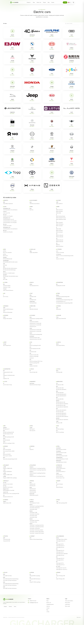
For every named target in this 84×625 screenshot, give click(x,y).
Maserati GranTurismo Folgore (35, 384)
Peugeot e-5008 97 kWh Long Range (10, 477)
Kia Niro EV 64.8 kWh (33, 366)
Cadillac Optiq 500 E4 (34, 252)
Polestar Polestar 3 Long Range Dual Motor (37, 473)
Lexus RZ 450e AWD (33, 372)
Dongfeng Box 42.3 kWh (60, 285)
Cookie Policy (67, 604)
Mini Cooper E (32, 429)
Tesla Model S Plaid (33, 515)
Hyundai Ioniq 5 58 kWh (34, 321)
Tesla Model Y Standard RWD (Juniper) (37, 533)
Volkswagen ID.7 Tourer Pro (61, 567)
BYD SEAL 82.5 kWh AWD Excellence (10, 268)
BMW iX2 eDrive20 (59, 240)
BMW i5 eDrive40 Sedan (60, 216)
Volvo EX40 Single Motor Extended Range (10, 583)
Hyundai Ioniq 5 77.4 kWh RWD (35, 325)
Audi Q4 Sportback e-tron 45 (8, 219)
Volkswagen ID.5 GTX (60, 558)
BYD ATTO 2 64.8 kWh (7, 252)
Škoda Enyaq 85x (33, 492)
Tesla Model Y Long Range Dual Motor (37, 525)
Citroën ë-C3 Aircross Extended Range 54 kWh (64, 255)
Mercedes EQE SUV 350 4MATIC (62, 403)
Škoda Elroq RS (32, 485)
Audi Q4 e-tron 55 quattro (8, 216)
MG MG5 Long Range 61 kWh (8, 436)
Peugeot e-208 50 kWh (7, 471)
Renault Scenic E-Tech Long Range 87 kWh (11, 493)
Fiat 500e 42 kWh (33, 296)
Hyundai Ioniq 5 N (33, 326)
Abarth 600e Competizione (8, 203)
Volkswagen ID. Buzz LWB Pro (61, 539)
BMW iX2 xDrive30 (59, 241)
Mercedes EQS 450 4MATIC (61, 410)
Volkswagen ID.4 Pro (60, 552)
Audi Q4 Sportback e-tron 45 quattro (10, 220)
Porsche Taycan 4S (59, 476)
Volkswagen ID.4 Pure (60, 555)
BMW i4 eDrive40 (59, 211)
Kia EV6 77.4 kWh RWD (34, 356)
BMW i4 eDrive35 (59, 209)
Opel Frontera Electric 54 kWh (61, 455)
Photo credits (67, 606)
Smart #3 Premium (59, 487)
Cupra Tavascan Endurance (8, 290)
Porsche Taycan (59, 474)
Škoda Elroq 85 (32, 484)
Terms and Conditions (69, 600)
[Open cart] (73, 2)
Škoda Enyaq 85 (33, 490)
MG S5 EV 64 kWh (6, 440)
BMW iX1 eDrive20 (59, 235)
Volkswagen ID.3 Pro (60, 544)
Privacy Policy (67, 602)
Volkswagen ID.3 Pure (60, 547)
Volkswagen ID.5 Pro (60, 560)
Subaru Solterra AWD (7, 503)
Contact (52, 2)
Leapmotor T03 (6, 378)
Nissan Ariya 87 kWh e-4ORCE (8, 451)
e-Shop (65, 2)
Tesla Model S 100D (33, 512)
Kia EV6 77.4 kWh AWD (34, 354)
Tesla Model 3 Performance (35, 507)
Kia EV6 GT (32, 358)
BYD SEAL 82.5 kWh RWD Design (9, 269)
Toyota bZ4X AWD (6, 539)
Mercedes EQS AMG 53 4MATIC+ (62, 416)
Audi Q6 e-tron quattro (7, 225)
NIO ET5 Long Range (60, 432)
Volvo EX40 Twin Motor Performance (10, 585)
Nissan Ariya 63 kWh (7, 449)
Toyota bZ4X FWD (6, 541)
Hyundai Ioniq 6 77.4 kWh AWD (35, 329)
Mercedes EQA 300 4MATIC (61, 389)
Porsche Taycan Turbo (60, 477)
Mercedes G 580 (59, 422)
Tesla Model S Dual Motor (34, 514)
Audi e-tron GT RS (6, 213)
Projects (44, 2)
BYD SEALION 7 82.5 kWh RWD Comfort (10, 276)
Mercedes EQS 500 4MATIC (61, 413)
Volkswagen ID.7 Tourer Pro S (61, 569)
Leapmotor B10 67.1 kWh (7, 372)
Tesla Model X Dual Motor (34, 520)
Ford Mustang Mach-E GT (60, 301)
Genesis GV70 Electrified (7, 312)
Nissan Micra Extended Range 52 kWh (10, 459)
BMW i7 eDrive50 (59, 222)
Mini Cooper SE (32, 430)
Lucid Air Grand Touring (7, 384)
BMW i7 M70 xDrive (59, 224)
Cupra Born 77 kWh (6, 287)
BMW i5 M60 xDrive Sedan (61, 219)
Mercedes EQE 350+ (60, 399)
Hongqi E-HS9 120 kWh (7, 318)
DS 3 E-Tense (5, 296)
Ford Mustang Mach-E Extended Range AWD (64, 299)
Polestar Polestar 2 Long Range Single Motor (38, 469)
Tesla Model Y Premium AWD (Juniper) (37, 531)
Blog (48, 2)
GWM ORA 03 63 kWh (34, 309)
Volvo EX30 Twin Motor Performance (10, 580)
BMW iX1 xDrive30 (59, 236)
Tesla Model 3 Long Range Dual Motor (37, 506)
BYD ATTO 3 (5, 255)
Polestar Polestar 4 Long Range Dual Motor (37, 476)
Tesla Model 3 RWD (33, 509)
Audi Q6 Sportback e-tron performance (10, 228)
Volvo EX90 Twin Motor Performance (10, 588)
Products (28, 2)
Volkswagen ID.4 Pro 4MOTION (61, 553)
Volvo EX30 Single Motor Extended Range (10, 578)
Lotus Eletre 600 (59, 372)
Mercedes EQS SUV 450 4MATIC (62, 419)
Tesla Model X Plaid (33, 522)
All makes (5, 23)
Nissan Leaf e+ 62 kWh (7, 455)
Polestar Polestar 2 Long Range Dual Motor (37, 468)
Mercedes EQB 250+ (60, 392)
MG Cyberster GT (6, 429)
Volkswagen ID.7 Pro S (60, 564)
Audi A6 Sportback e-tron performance (10, 209)
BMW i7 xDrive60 (59, 225)
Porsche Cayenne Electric (60, 468)
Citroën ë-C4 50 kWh (60, 258)
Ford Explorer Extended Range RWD (62, 296)
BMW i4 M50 (58, 213)
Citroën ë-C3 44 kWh (60, 252)
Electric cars (39, 2)
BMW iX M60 (58, 228)
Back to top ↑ (79, 617)
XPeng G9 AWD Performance (35, 578)
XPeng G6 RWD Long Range (35, 575)
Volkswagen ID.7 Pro (60, 563)
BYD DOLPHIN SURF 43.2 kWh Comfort (10, 262)
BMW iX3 (58, 244)
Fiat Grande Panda (33, 302)
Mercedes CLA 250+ (60, 384)
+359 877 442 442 (32, 600)
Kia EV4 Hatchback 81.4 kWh (35, 348)
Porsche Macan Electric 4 (60, 471)
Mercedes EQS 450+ (60, 411)
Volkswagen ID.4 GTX (60, 550)
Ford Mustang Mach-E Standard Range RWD (64, 303)
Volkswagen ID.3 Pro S (60, 545)
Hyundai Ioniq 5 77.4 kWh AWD (35, 323)
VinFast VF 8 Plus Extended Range (36, 539)
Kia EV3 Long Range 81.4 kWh (35, 345)
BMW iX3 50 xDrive (59, 246)
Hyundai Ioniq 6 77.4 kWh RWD (35, 331)
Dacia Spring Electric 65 (34, 285)
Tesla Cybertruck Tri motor (34, 503)
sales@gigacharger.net (33, 602)
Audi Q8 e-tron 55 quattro (8, 232)
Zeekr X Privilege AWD (60, 578)
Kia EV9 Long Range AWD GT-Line (36, 361)
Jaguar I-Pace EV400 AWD (61, 318)
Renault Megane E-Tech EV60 (8, 490)
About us (48, 606)
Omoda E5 (31, 449)
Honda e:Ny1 (58, 309)
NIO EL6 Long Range (60, 429)
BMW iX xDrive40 (59, 230)
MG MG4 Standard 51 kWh (8, 433)
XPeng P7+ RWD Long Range (35, 582)
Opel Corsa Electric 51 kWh (61, 452)
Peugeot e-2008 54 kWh (7, 468)
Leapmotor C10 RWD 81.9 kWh (9, 375)
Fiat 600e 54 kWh (33, 299)
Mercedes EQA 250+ (60, 387)
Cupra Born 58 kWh (6, 285)
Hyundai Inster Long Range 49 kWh (36, 318)
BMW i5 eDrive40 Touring (61, 217)
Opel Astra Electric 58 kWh (61, 449)
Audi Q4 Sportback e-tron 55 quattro (10, 222)
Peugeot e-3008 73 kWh (7, 474)
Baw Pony (31, 209)
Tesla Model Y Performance (35, 528)
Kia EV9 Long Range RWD (34, 362)
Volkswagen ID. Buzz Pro (60, 541)
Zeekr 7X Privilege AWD (60, 575)
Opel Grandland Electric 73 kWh (62, 459)
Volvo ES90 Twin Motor (7, 575)
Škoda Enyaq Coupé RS (34, 495)
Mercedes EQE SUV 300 (60, 402)
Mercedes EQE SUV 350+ (60, 405)
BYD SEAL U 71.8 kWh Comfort (9, 273)
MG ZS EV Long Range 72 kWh (9, 443)
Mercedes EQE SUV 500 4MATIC (62, 407)
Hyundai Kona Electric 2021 (35, 337)
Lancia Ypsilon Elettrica (60, 345)
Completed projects (50, 604)
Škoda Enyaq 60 (33, 488)
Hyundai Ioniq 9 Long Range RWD (36, 334)
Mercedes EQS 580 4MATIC (61, 414)
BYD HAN (5, 265)
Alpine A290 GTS (59, 203)
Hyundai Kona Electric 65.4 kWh (35, 339)
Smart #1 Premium (59, 484)
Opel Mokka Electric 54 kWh (61, 462)
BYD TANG (5, 279)
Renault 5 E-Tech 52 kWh (8, 487)
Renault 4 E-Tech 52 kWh (8, 484)
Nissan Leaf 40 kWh (7, 454)
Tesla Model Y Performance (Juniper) (36, 529)
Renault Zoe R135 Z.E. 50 (7, 496)
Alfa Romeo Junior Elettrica (34, 203)
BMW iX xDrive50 (59, 232)
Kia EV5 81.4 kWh (33, 351)
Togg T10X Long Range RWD (61, 503)
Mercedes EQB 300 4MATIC (61, 394)
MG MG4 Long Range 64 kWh (8, 432)
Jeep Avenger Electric (7, 345)
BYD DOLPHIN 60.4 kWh (7, 258)
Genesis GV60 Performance (8, 309)
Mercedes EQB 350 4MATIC (61, 395)
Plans (34, 2)
